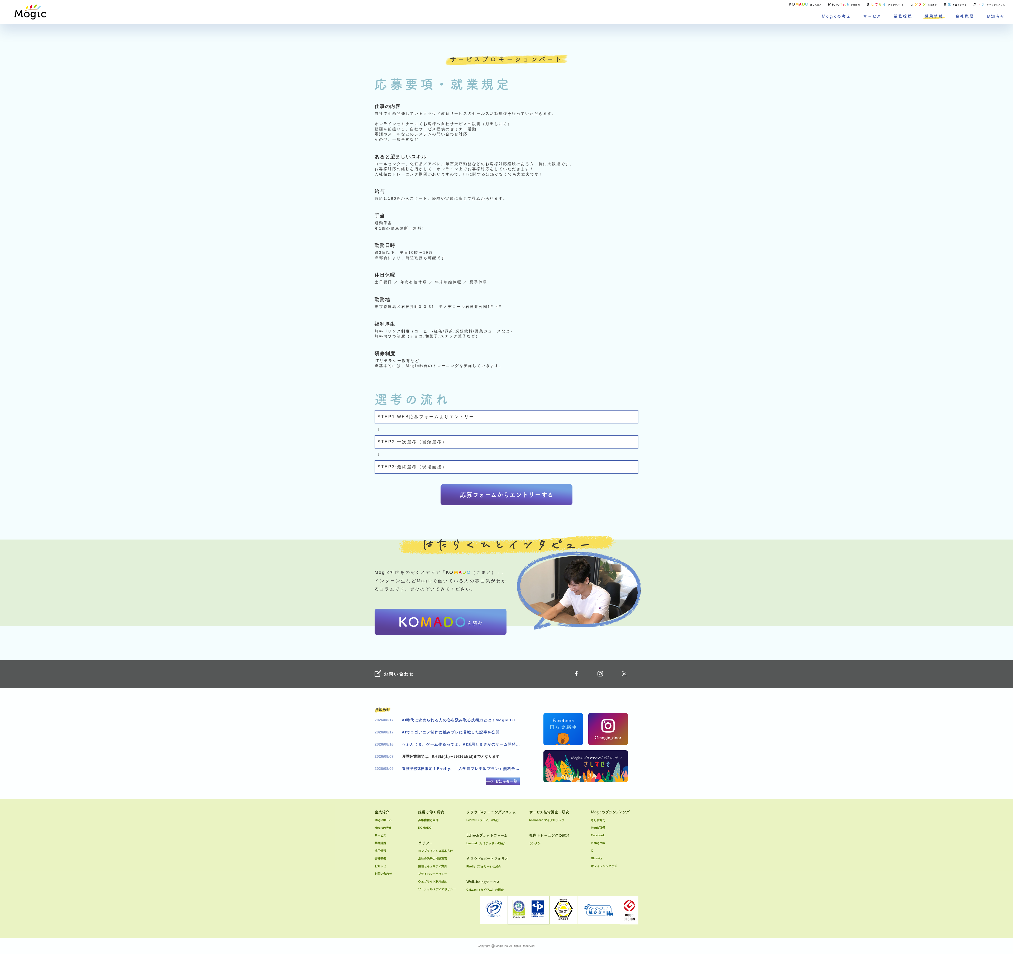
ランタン (535, 843)
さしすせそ (598, 820)
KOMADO (425, 827)
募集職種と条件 (428, 820)
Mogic (30, 12)
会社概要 (964, 16)
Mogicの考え (836, 16)
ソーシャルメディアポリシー (437, 889)
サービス (872, 16)
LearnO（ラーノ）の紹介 (483, 820)
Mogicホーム (383, 820)
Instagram (598, 843)
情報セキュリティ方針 (432, 866)
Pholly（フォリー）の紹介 (483, 866)
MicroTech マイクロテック (547, 820)
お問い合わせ (383, 873)
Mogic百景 (598, 827)
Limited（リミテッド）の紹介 (486, 843)
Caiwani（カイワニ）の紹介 (485, 889)
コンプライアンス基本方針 (435, 850)
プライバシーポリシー (432, 873)
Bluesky (596, 858)
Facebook (598, 835)
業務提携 (902, 16)
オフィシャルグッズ (604, 865)
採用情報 (933, 16)
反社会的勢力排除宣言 (432, 858)
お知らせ (995, 16)
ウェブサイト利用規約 (432, 881)
